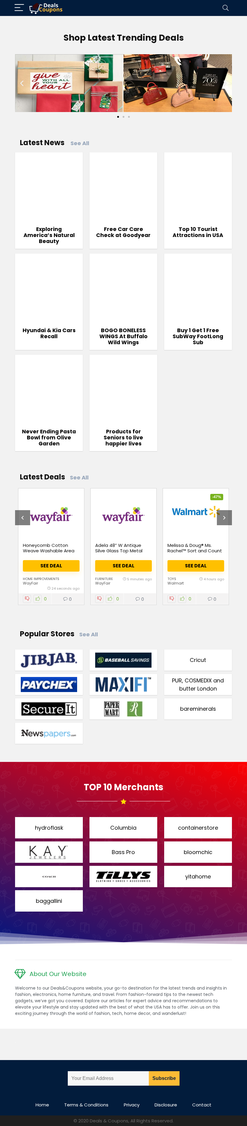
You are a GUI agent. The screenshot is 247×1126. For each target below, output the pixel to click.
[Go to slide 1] (118, 117)
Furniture (104, 578)
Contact (201, 1105)
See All (79, 143)
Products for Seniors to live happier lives (123, 437)
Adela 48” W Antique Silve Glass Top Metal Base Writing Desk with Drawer (120, 553)
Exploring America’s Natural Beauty (49, 235)
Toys (171, 578)
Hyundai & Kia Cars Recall (49, 333)
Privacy (131, 1105)
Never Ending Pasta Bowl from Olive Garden (49, 437)
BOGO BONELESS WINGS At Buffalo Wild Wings (123, 336)
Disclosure (166, 1105)
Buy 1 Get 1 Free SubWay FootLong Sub (198, 336)
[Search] (225, 8)
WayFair (30, 583)
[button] (22, 83)
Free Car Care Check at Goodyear (123, 232)
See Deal (51, 565)
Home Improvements (41, 578)
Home (42, 1105)
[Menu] (19, 8)
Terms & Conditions (86, 1105)
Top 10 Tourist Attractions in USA (198, 232)
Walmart (175, 583)
